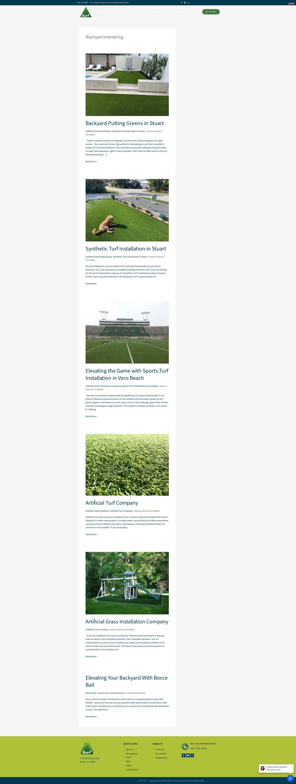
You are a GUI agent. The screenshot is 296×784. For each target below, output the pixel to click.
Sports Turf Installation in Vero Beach (140, 385)
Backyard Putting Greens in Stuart (125, 123)
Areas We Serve (179, 12)
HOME (104, 12)
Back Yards (91, 692)
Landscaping (156, 12)
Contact (193, 12)
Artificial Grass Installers (97, 510)
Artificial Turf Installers (97, 629)
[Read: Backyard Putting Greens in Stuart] (127, 84)
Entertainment (117, 692)
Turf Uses (123, 12)
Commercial (103, 692)
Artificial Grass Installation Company (103, 385)
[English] (289, 3)
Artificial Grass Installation (98, 131)
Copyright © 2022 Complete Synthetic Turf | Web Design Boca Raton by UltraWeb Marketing (176, 781)
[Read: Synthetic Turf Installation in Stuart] (127, 209)
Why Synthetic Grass (140, 12)
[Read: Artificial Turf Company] (127, 464)
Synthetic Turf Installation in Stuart (126, 248)
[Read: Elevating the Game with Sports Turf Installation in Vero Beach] (127, 332)
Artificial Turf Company (112, 502)
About (111, 12)
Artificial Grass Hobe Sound (99, 256)
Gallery (167, 12)
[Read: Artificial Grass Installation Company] (127, 582)
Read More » (91, 161)
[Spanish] (292, 3)
